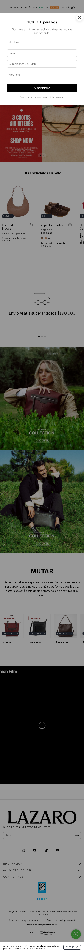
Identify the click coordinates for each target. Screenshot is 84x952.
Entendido (72, 947)
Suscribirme (42, 88)
